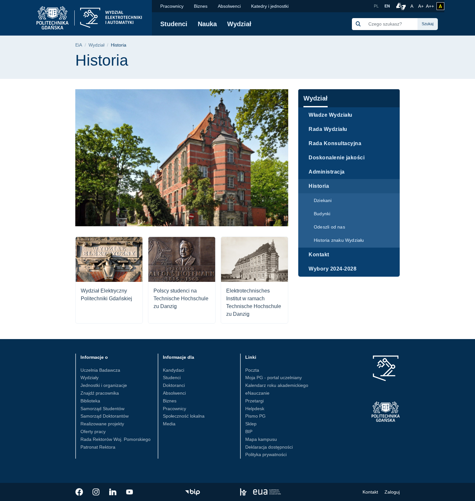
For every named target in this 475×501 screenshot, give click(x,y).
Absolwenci (229, 6)
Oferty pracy (93, 431)
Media (169, 423)
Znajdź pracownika (99, 393)
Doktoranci (174, 385)
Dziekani (323, 200)
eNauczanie (257, 393)
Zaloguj (392, 492)
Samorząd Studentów (102, 408)
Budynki (322, 213)
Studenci (173, 23)
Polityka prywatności (266, 454)
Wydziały (89, 377)
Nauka (207, 23)
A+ (421, 6)
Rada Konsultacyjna (335, 143)
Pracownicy (172, 6)
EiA (78, 45)
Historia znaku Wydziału (339, 240)
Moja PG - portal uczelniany (273, 377)
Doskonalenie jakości (336, 157)
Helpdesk (254, 408)
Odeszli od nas (329, 226)
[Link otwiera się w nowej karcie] (79, 492)
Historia (319, 186)
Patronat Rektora (97, 447)
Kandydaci (173, 370)
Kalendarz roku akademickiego (276, 385)
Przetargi (254, 400)
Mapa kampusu (261, 439)
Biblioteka (90, 400)
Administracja (327, 172)
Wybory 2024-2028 (332, 269)
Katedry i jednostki (270, 6)
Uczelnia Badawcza (100, 370)
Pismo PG (255, 416)
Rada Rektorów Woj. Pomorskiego (115, 439)
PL (376, 6)
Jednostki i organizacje (103, 385)
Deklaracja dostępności (269, 447)
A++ (430, 6)
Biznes (200, 6)
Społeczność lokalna (184, 416)
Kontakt (319, 254)
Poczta (252, 370)
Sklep (251, 423)
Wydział (239, 23)
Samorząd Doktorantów (104, 416)
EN (387, 6)
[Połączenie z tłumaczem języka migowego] (400, 6)
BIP (248, 431)
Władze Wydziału (331, 115)
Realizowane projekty (102, 423)
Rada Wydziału (328, 129)
